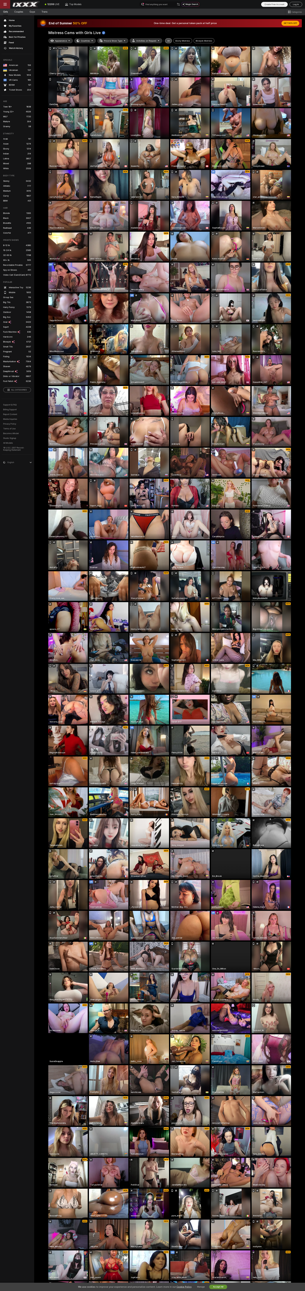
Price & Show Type (113, 41)
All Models (8, 443)
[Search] (178, 4)
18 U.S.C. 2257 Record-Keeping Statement (13, 449)
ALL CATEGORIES (19, 390)
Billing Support (10, 409)
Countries (85, 41)
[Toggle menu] (5, 4)
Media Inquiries (10, 419)
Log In (296, 4)
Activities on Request (146, 41)
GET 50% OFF (290, 23)
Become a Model (11, 433)
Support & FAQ (10, 405)
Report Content (10, 414)
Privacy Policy (9, 424)
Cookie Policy (183, 1287)
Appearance (61, 41)
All (168, 41)
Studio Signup (9, 438)
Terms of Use (9, 429)
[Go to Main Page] (26, 4)
